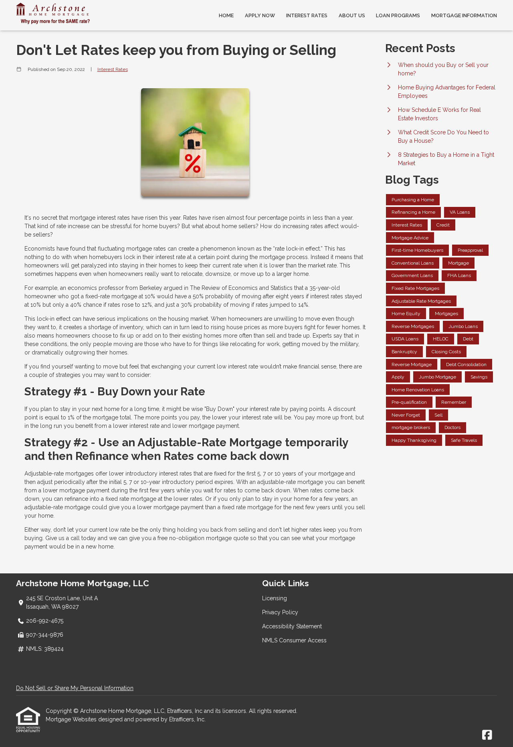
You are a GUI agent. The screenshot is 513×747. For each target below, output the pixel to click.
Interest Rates (306, 15)
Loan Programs (398, 15)
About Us (352, 15)
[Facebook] (487, 735)
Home (226, 15)
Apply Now (260, 15)
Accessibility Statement (292, 626)
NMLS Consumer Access (294, 640)
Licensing (274, 598)
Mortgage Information (464, 15)
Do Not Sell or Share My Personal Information (74, 688)
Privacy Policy (280, 612)
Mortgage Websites (72, 719)
